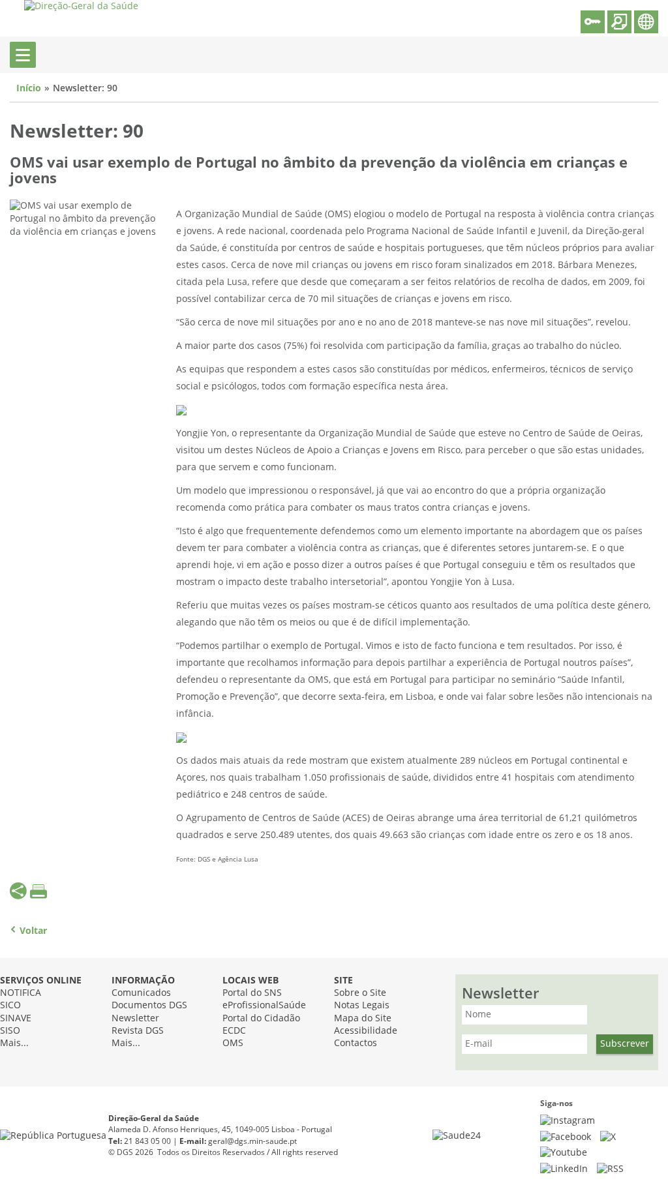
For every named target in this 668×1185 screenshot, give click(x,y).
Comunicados (141, 992)
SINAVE (15, 1018)
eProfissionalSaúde (264, 1005)
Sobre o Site (360, 992)
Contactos (355, 1043)
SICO (10, 1005)
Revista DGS (138, 1030)
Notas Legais (361, 1005)
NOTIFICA (20, 992)
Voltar (33, 931)
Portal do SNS (252, 992)
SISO (10, 1030)
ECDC (234, 1030)
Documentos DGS (149, 1005)
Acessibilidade (365, 1030)
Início (28, 88)
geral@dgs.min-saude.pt (252, 1141)
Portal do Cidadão (261, 1018)
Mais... (14, 1043)
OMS (232, 1043)
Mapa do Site (362, 1018)
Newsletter (135, 1018)
